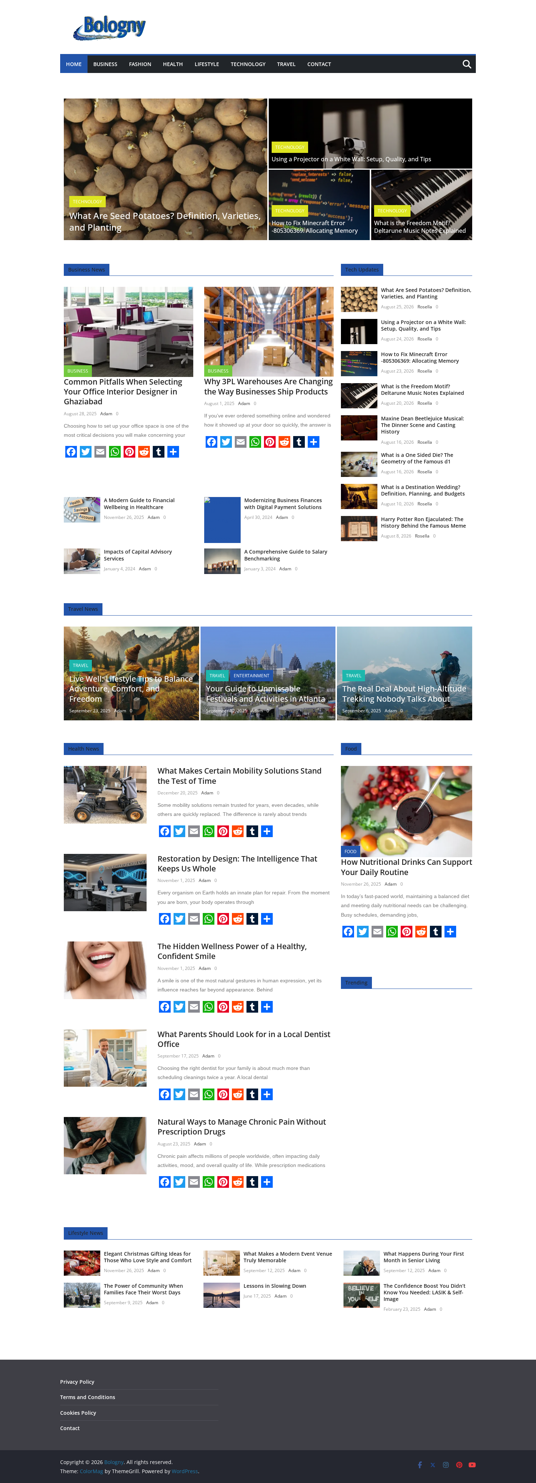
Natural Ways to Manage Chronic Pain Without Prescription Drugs (242, 1127)
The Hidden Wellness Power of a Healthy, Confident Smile (232, 951)
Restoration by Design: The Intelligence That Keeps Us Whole (237, 864)
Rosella (424, 307)
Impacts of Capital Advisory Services (138, 555)
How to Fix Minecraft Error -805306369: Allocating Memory (315, 227)
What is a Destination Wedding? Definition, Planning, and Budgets (423, 490)
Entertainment (251, 676)
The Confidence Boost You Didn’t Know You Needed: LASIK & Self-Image (425, 1292)
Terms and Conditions (87, 1397)
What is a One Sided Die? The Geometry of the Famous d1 (417, 458)
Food (351, 851)
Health (173, 64)
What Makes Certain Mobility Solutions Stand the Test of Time (240, 776)
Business (105, 64)
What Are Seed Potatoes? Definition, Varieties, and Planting (165, 221)
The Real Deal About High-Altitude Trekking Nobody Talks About (404, 693)
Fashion (140, 64)
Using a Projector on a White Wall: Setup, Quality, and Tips (351, 159)
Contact (319, 64)
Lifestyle (207, 64)
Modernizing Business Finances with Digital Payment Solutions (283, 503)
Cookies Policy (78, 1412)
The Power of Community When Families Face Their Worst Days (143, 1289)
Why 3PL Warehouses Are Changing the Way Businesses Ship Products (268, 386)
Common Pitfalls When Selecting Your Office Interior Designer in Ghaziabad (123, 392)
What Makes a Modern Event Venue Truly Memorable (288, 1257)
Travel (286, 64)
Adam (106, 414)
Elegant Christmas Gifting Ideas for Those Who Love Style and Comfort (148, 1257)
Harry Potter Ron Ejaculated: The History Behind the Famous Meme (423, 522)
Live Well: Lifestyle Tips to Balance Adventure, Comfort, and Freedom (131, 689)
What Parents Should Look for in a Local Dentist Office (244, 1039)
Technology (248, 64)
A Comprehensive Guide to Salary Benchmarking (285, 555)
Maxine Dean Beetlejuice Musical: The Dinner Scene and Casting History (422, 425)
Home (74, 64)
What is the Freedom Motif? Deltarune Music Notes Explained (420, 227)
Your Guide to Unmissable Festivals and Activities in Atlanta (265, 693)
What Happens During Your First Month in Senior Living (424, 1257)
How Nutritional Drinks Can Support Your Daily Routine (406, 867)
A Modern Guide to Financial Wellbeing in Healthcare (139, 503)
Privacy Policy (77, 1381)
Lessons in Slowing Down (275, 1285)
